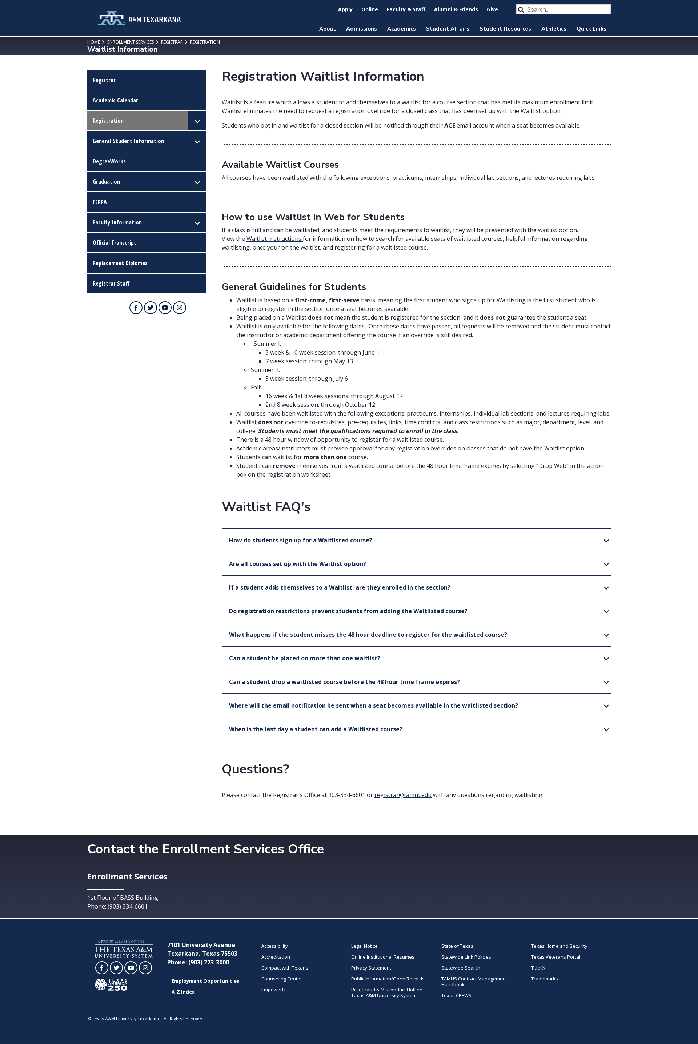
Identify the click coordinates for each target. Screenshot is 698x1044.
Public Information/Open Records (388, 978)
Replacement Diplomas (120, 263)
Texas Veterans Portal (555, 957)
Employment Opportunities (205, 981)
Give (492, 9)
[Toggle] (197, 120)
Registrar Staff (111, 283)
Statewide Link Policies (466, 957)
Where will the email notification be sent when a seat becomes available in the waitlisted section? (373, 705)
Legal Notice (364, 946)
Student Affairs (447, 28)
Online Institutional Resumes (382, 957)
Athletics (553, 28)
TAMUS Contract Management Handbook (474, 981)
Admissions (361, 28)
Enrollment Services (130, 42)
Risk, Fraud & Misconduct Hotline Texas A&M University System (386, 992)
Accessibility (274, 946)
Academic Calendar (115, 100)
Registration (204, 42)
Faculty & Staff (406, 9)
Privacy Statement (371, 967)
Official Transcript (114, 243)
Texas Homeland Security (559, 946)
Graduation (106, 182)
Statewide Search (460, 967)
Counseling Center (281, 978)
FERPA (100, 202)
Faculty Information (117, 222)
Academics (401, 28)
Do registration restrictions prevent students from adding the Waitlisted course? (348, 611)
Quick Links (591, 28)
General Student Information (128, 141)
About (327, 28)
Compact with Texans (284, 967)
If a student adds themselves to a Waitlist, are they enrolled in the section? (339, 587)
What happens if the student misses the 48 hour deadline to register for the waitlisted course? (368, 635)
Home (93, 42)
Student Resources (505, 28)
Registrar (171, 42)
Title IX (538, 967)
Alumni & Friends (456, 9)
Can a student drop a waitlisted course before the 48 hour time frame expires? (344, 682)
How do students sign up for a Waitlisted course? (300, 540)
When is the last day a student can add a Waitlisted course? (315, 729)
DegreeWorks (109, 161)
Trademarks (544, 978)
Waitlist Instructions (273, 239)
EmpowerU (273, 989)
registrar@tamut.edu (403, 795)
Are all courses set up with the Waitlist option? (297, 564)
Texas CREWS (456, 995)
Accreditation (275, 957)
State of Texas (457, 946)
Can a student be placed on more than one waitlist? (304, 658)
